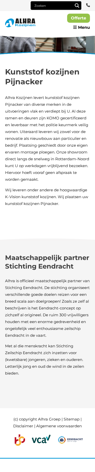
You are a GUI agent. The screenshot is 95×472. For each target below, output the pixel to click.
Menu (83, 27)
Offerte (78, 18)
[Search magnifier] (77, 5)
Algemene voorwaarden (59, 426)
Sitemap (72, 419)
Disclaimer (23, 426)
